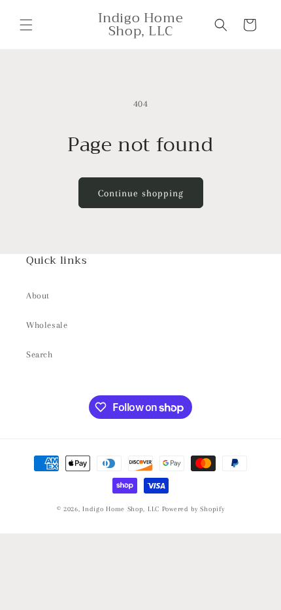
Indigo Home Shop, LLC (120, 509)
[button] (26, 24)
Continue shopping (141, 193)
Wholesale (46, 325)
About (38, 295)
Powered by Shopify (193, 509)
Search (39, 354)
